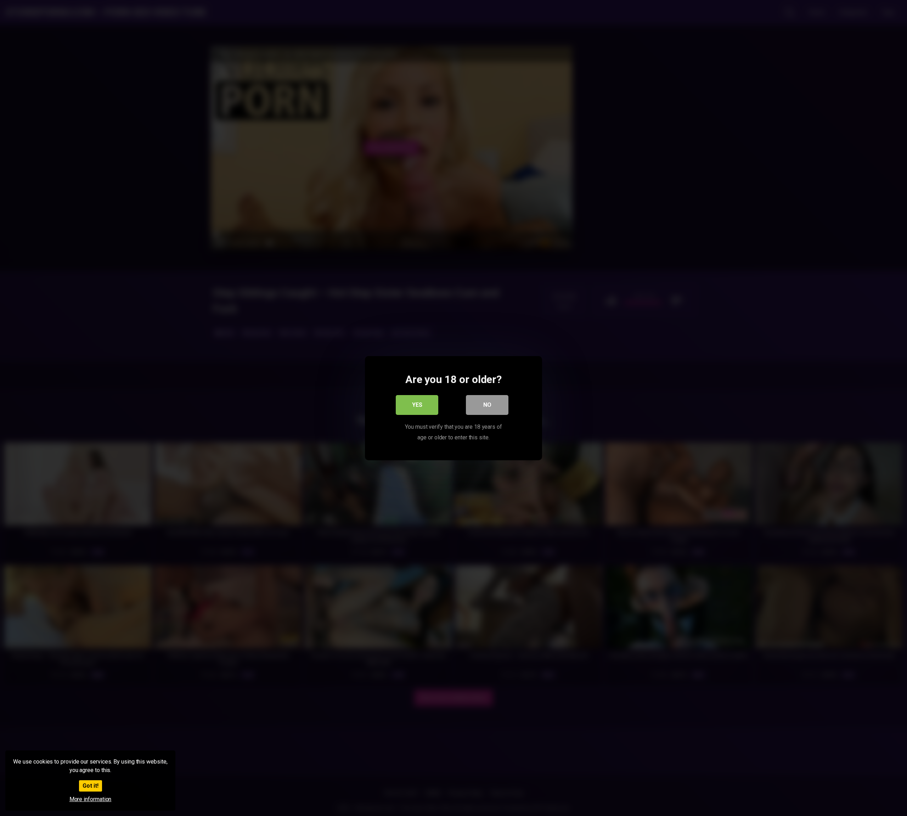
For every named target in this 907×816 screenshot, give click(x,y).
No (487, 404)
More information (90, 799)
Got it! (90, 785)
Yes (417, 404)
